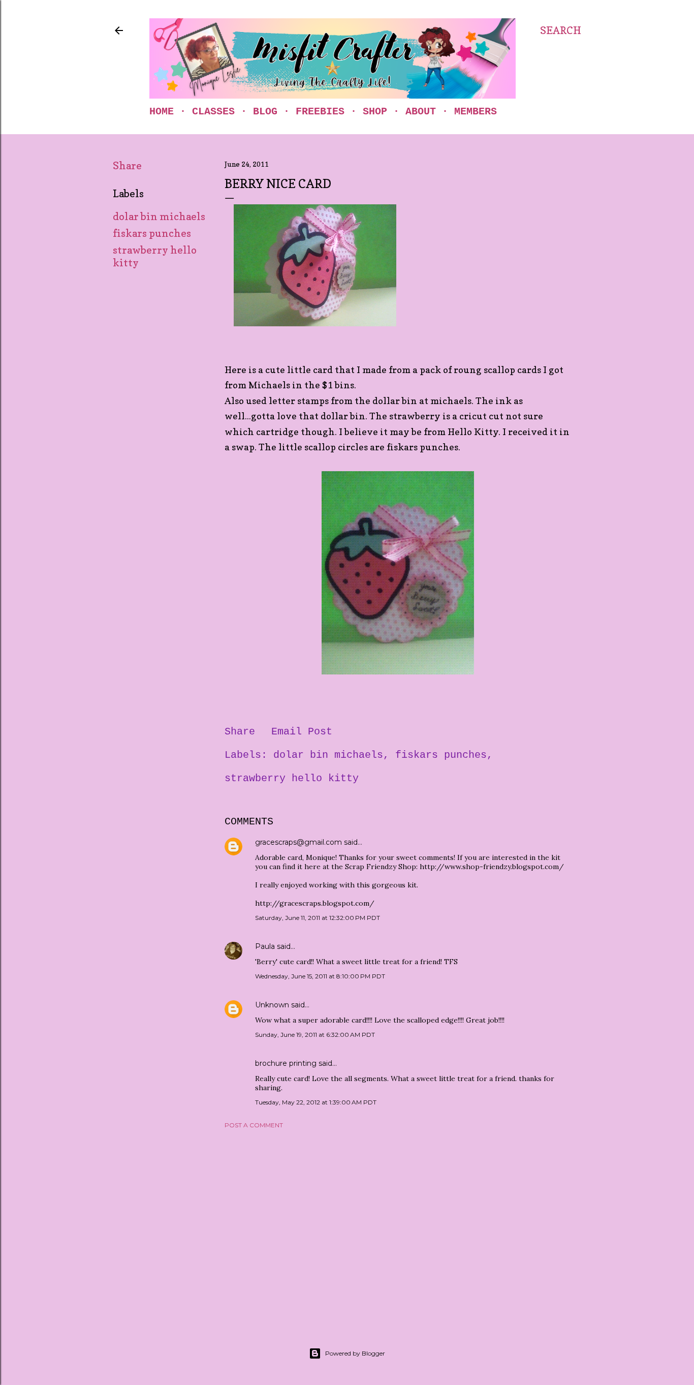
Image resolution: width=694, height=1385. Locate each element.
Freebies (320, 111)
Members (475, 111)
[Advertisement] (398, 1225)
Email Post (301, 731)
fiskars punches (152, 233)
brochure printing (286, 1063)
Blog (265, 111)
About (420, 111)
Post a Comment (254, 1125)
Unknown (272, 1004)
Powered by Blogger (355, 1353)
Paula (265, 946)
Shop (375, 111)
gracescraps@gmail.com (298, 842)
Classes (213, 111)
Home (161, 111)
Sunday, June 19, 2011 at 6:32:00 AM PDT (315, 1034)
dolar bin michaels (159, 216)
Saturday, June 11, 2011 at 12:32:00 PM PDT (317, 917)
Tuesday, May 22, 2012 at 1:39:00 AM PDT (315, 1102)
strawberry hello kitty (292, 778)
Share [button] (127, 166)
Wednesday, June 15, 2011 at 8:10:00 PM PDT (320, 976)
